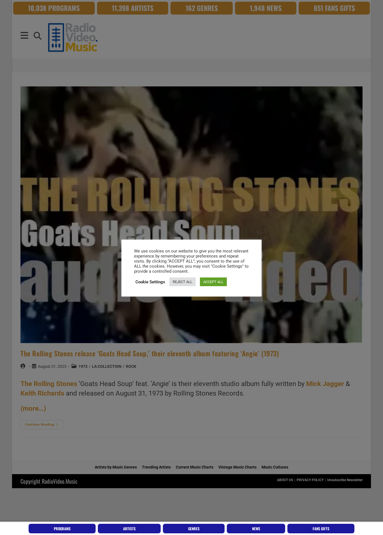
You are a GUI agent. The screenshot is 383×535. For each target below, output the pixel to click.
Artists (129, 528)
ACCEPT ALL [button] (213, 282)
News (256, 528)
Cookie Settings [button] (150, 281)
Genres (194, 528)
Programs (62, 528)
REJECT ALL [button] (182, 282)
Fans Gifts (321, 528)
